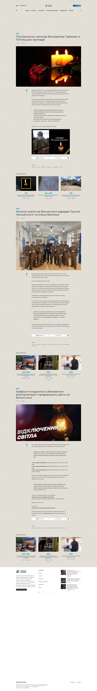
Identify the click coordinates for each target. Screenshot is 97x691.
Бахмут (34, 167)
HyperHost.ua (27, 687)
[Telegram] (24, 5)
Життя (24, 372)
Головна (18, 1)
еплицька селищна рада (40, 110)
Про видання (72, 1)
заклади (44, 344)
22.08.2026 (24, 198)
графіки (49, 527)
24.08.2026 (24, 378)
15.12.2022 (18, 43)
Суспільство (41, 10)
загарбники (43, 167)
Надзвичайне (63, 10)
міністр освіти (50, 344)
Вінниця (38, 167)
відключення (35, 527)
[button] (47, 561)
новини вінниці (56, 167)
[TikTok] (25, 5)
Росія (62, 167)
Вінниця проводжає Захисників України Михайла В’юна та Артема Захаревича (26, 196)
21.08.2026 (46, 198)
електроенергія (55, 527)
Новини (27, 10)
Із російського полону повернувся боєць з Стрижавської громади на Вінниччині (70, 196)
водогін (45, 527)
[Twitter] (18, 5)
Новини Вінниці (21, 682)
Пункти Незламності (65, 344)
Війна (17, 33)
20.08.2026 (69, 198)
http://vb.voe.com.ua (48, 513)
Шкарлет (34, 346)
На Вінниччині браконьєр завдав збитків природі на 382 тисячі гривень (74, 580)
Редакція (23, 43)
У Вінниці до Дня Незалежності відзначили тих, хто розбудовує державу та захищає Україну (26, 375)
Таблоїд (71, 10)
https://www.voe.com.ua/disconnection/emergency (43, 507)
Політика (33, 10)
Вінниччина (39, 344)
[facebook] (17, 5)
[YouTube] (22, 5)
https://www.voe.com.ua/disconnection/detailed (43, 497)
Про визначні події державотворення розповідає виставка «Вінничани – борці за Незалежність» (48, 375)
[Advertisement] (48, 22)
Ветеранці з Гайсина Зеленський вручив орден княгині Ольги (71, 375)
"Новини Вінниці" (35, 686)
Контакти (79, 1)
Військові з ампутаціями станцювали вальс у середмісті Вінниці (48, 196)
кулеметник (49, 167)
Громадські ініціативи (52, 10)
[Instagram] (20, 5)
